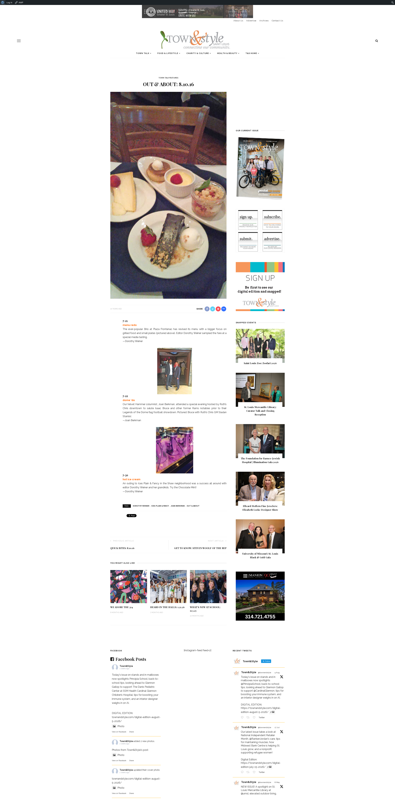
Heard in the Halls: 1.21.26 (167, 607)
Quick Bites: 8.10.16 (122, 548)
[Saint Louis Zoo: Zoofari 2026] (260, 345)
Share (131, 732)
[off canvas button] (19, 41)
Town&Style (126, 666)
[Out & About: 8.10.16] (168, 195)
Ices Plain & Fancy (160, 506)
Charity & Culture (197, 53)
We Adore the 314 (121, 607)
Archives (264, 20)
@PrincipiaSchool (250, 683)
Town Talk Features (168, 78)
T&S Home (251, 53)
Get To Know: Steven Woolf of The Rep (200, 548)
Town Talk (142, 53)
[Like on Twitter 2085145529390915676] (255, 717)
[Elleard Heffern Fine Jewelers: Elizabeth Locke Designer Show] (260, 488)
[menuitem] (2, 2)
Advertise (251, 20)
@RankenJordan (258, 738)
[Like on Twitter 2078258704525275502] (255, 772)
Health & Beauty (227, 53)
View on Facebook (119, 732)
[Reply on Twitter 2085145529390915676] (243, 717)
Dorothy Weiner (141, 506)
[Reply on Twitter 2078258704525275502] (243, 772)
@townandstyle (264, 672)
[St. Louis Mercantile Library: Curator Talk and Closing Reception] (260, 389)
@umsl (245, 793)
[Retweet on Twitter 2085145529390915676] (249, 717)
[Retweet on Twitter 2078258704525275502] (249, 772)
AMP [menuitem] (21, 2)
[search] (377, 41)
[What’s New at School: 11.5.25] (208, 586)
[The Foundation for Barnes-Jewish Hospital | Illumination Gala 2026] (260, 440)
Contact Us (277, 20)
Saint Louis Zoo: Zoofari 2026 (260, 363)
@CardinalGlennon (264, 690)
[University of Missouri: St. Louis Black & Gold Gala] (260, 536)
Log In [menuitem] (9, 2)
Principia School (138, 678)
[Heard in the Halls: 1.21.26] (168, 586)
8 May (277, 782)
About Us (238, 20)
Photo (120, 726)
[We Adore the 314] (128, 586)
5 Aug (277, 672)
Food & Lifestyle (167, 53)
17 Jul (277, 727)
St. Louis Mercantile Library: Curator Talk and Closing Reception (260, 411)
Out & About (193, 506)
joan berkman (178, 506)
